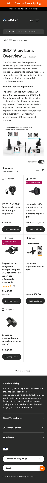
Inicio (5, 40)
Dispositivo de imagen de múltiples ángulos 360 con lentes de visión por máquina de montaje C (11, 273)
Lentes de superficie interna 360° (35, 266)
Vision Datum (13, 477)
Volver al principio (23, 371)
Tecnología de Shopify (27, 477)
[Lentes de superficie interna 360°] (35, 250)
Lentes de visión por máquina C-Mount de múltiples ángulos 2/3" (35, 210)
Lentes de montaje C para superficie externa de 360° (11, 340)
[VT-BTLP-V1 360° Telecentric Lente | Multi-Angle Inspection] (11, 190)
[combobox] (23, 31)
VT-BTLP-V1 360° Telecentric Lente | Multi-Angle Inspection (11, 209)
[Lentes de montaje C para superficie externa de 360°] (11, 321)
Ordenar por (8, 168)
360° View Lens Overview (18, 40)
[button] (37, 20)
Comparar (32, 162)
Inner (29, 91)
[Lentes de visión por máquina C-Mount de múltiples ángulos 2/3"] (35, 191)
